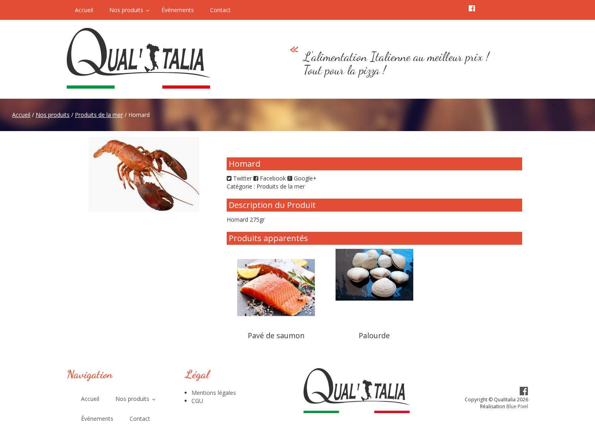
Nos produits (53, 115)
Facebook (272, 178)
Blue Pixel (517, 406)
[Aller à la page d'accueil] (159, 58)
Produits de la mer (99, 115)
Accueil (21, 115)
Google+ (304, 178)
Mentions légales (213, 392)
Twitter (242, 178)
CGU (197, 401)
